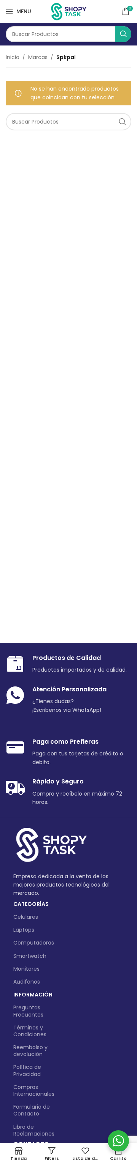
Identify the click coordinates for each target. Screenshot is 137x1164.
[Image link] (51, 845)
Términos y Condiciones (29, 1031)
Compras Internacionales (33, 1090)
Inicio (12, 57)
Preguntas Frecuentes (28, 1011)
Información (33, 994)
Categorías (31, 904)
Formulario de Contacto (31, 1110)
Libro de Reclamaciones (33, 1130)
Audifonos (26, 981)
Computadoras (33, 942)
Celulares (25, 917)
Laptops (23, 930)
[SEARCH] (123, 34)
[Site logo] (68, 11)
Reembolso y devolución (30, 1050)
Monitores (26, 969)
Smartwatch (29, 956)
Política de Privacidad (27, 1070)
